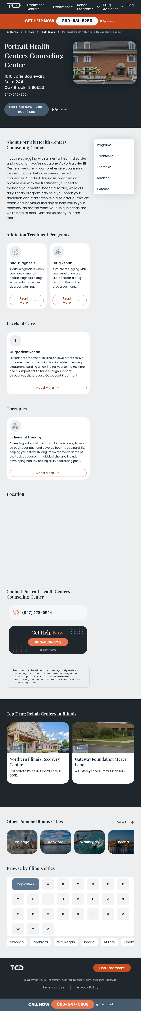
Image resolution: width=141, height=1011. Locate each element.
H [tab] (33, 899)
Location (103, 178)
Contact (103, 189)
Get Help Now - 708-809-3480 (26, 109)
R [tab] (63, 914)
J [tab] (63, 899)
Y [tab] (33, 929)
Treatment (61, 7)
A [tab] (48, 884)
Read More (24, 300)
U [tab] (108, 914)
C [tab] (78, 884)
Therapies (104, 167)
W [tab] (18, 929)
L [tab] (93, 899)
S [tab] (78, 914)
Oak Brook (48, 32)
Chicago (17, 942)
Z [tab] (48, 929)
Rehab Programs (85, 7)
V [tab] (123, 914)
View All (122, 822)
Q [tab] (48, 914)
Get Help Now (39, 21)
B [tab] (63, 884)
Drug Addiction (111, 7)
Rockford (40, 942)
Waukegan (66, 942)
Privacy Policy (87, 987)
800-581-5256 (77, 21)
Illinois (29, 32)
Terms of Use (53, 987)
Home (14, 32)
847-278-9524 (16, 94)
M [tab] (107, 899)
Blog (130, 5)
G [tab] (18, 899)
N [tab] (123, 899)
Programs (104, 145)
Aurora (109, 942)
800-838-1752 (48, 642)
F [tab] (123, 884)
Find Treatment (112, 968)
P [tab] (33, 914)
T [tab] (93, 914)
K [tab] (78, 899)
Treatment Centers (35, 7)
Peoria (89, 942)
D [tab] (93, 884)
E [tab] (108, 884)
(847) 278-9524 (37, 612)
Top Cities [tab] (25, 884)
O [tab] (18, 914)
